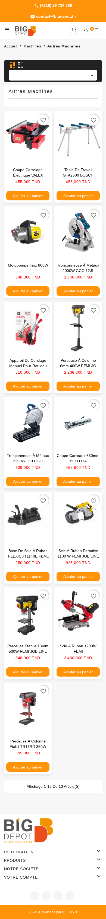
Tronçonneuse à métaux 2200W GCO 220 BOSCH (28, 461)
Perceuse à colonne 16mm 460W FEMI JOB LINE (78, 365)
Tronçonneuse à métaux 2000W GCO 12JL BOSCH (78, 270)
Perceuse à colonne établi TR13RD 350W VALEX (28, 746)
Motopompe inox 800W (28, 265)
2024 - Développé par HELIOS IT (53, 912)
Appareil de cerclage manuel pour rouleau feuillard (28, 365)
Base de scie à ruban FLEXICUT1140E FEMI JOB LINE (28, 556)
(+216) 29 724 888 (53, 5)
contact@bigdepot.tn (53, 16)
